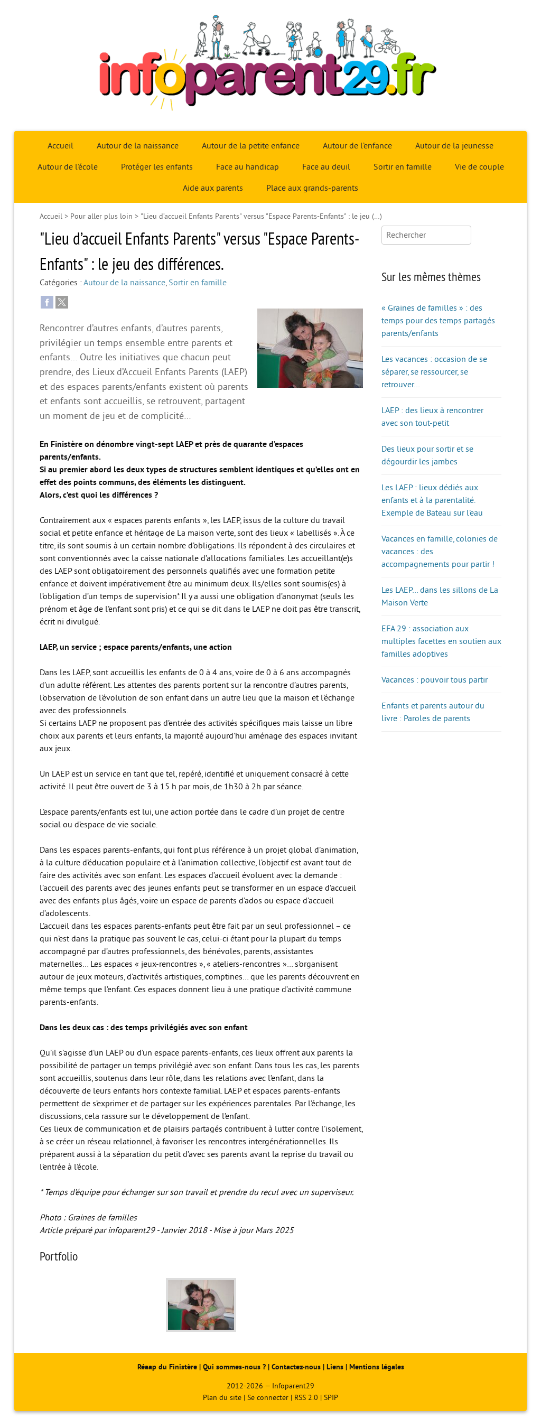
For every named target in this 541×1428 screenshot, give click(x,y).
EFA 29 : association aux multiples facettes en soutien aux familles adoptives (441, 641)
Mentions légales (376, 1366)
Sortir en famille (403, 167)
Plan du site (222, 1397)
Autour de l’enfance (357, 146)
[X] (61, 301)
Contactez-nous (296, 1366)
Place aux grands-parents (312, 188)
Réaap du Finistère (167, 1366)
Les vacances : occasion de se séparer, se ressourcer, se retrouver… (434, 371)
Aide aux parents (213, 188)
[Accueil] (270, 65)
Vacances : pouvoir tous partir (434, 680)
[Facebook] (47, 301)
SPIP (331, 1397)
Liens (335, 1366)
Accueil (60, 146)
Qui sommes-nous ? (235, 1366)
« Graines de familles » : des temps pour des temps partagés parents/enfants (438, 320)
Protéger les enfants (157, 167)
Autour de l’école (68, 167)
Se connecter (267, 1397)
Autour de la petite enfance (251, 146)
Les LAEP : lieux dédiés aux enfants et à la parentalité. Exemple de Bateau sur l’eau (432, 500)
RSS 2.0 (306, 1397)
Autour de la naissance (138, 146)
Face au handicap (247, 167)
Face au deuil (326, 167)
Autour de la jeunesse (454, 146)
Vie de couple (479, 167)
